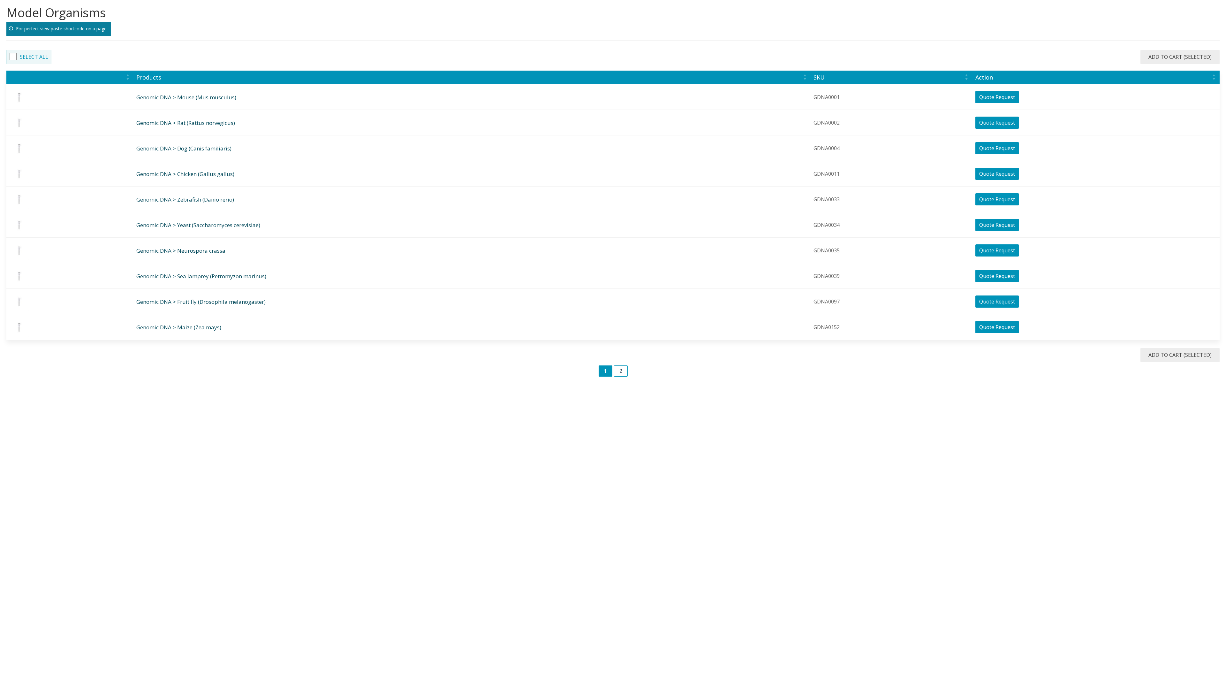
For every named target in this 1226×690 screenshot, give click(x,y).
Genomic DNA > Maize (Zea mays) (178, 327)
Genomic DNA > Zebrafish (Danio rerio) (185, 199)
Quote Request (997, 97)
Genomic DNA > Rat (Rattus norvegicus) (185, 123)
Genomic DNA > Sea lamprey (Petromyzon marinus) (201, 276)
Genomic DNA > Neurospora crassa (180, 251)
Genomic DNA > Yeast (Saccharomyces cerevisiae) (198, 225)
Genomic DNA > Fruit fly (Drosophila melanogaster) (201, 302)
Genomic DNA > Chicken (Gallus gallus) (185, 174)
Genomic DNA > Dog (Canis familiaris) (183, 148)
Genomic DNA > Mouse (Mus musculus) (186, 97)
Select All (34, 56)
